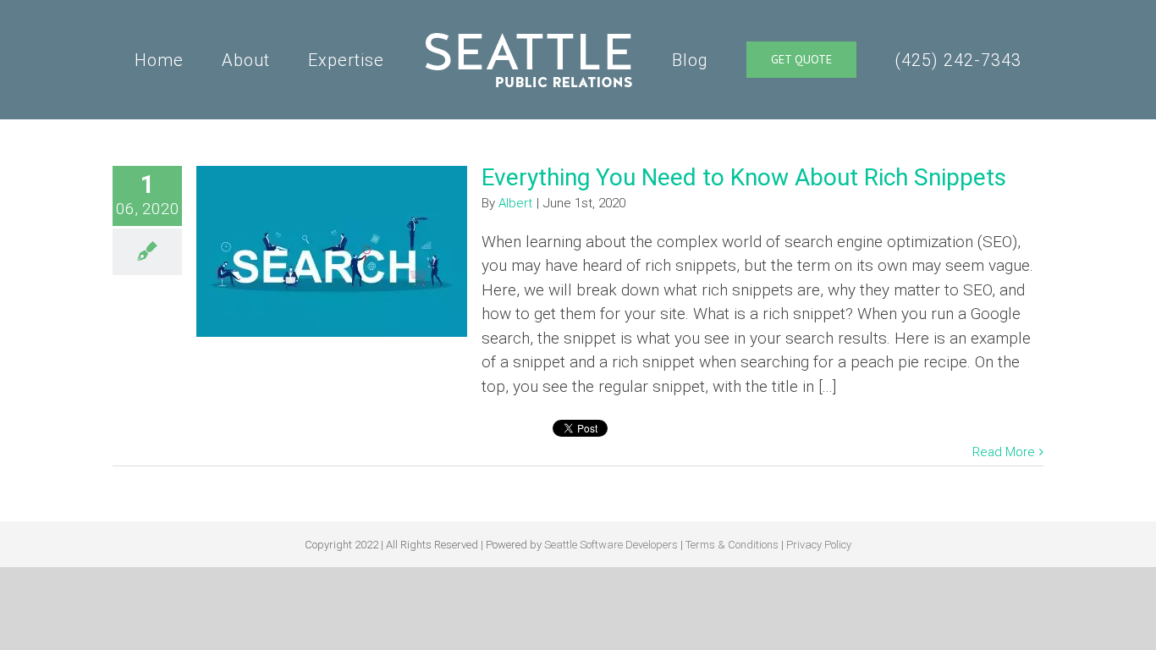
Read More (1003, 452)
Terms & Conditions (732, 544)
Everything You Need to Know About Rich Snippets (744, 177)
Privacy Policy (818, 544)
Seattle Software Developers (611, 544)
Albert (515, 203)
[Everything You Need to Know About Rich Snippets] (331, 251)
